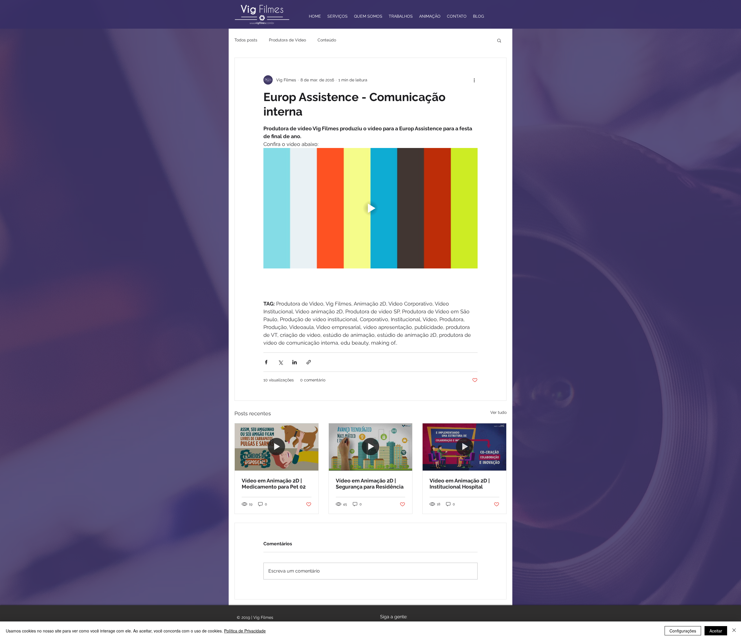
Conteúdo (327, 40)
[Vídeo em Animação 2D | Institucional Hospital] (464, 446)
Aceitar (715, 631)
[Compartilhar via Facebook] (266, 362)
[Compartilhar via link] (308, 362)
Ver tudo (498, 412)
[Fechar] (734, 630)
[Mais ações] (474, 79)
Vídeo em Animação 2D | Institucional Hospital (460, 484)
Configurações (683, 631)
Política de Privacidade (245, 631)
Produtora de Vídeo (287, 40)
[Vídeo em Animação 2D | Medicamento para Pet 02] (276, 446)
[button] (499, 40)
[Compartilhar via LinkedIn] (294, 362)
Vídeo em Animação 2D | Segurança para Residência (369, 484)
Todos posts (245, 40)
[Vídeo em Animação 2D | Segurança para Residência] (370, 446)
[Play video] (370, 208)
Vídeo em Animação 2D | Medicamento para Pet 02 (274, 484)
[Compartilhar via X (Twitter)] (280, 362)
